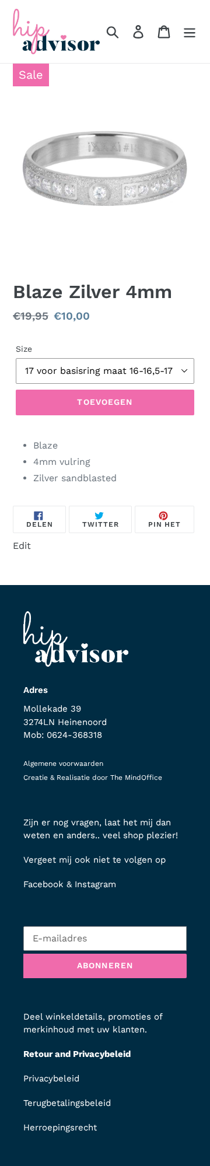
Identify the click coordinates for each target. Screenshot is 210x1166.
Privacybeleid (51, 1078)
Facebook (43, 884)
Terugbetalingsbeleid (67, 1103)
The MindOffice (136, 777)
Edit (22, 545)
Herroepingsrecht (60, 1127)
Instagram (95, 884)
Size (24, 348)
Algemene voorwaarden (63, 763)
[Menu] (189, 32)
